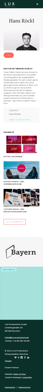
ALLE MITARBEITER (14, 222)
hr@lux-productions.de (19, 120)
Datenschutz (24, 387)
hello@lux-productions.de (17, 337)
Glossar (8, 361)
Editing (8, 55)
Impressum (10, 387)
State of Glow (19, 374)
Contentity (27, 377)
